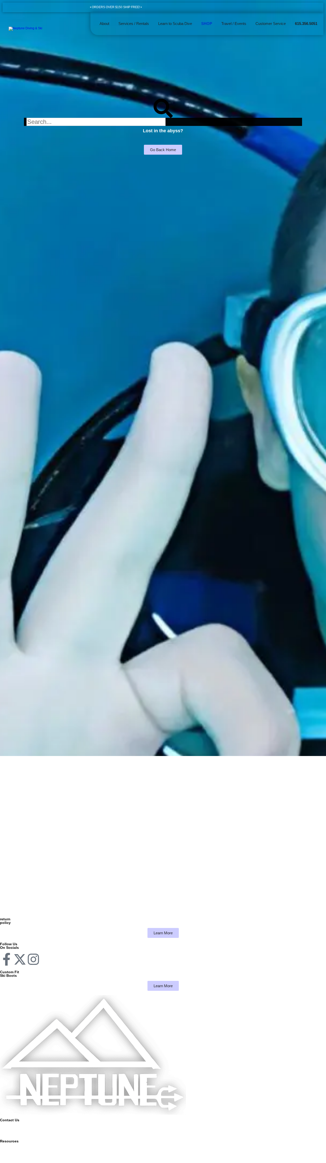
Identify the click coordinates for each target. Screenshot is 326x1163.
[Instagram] (33, 959)
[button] (133, 23)
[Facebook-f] (6, 959)
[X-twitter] (19, 959)
